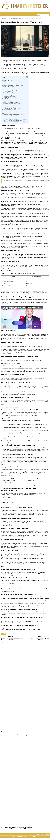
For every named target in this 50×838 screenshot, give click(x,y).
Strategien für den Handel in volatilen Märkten (10, 104)
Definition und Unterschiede (7, 81)
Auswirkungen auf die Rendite (8, 99)
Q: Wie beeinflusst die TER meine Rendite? (10, 115)
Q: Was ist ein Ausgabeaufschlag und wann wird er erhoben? (13, 120)
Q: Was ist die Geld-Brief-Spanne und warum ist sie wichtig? (12, 118)
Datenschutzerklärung (45, 834)
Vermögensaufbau (5, 13)
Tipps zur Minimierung (7, 101)
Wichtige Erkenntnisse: (7, 79)
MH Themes (35, 836)
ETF (5, 633)
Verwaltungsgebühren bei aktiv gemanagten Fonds (11, 108)
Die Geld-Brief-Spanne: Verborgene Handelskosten (11, 93)
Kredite (20, 13)
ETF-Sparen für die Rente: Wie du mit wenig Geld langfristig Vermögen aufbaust (24, 829)
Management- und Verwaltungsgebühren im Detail (11, 107)
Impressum (37, 834)
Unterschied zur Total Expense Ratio (9, 110)
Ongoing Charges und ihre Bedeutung (9, 109)
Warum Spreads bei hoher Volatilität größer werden (11, 103)
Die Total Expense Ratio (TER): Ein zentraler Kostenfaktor (12, 85)
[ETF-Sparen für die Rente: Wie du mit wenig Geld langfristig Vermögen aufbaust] (24, 780)
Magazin (35, 13)
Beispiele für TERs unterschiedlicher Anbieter (10, 88)
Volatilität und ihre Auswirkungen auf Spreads (10, 102)
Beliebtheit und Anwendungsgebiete (9, 82)
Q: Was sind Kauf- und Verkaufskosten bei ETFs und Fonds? (12, 116)
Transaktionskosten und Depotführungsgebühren (11, 90)
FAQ (3, 113)
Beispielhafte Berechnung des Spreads (9, 96)
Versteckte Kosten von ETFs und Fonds (9, 84)
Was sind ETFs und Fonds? (7, 80)
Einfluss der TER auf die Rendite (8, 87)
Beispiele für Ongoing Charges (8, 112)
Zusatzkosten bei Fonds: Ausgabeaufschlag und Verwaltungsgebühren (15, 105)
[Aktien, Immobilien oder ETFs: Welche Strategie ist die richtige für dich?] (8, 780)
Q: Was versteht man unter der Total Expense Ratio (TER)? (12, 114)
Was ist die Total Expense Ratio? (8, 86)
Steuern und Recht (28, 13)
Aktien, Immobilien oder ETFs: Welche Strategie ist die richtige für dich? (8, 829)
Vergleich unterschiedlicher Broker (8, 92)
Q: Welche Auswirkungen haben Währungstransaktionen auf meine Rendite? (15, 119)
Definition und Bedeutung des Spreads (9, 95)
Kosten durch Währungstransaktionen (9, 98)
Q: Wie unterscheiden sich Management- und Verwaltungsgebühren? (14, 121)
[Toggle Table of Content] (26, 77)
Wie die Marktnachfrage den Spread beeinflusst (10, 97)
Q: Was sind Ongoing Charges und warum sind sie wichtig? (12, 122)
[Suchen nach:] (43, 15)
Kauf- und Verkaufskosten (7, 91)
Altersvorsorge (13, 13)
